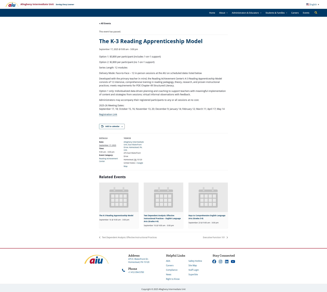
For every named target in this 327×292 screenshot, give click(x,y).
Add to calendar (112, 126)
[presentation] (118, 197)
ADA (168, 261)
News (168, 274)
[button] (226, 13)
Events (306, 12)
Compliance (171, 269)
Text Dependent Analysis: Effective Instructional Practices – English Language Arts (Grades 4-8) (162, 218)
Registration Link (108, 114)
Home (212, 12)
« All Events (105, 23)
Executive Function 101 (214, 237)
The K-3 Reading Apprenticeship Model (116, 215)
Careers (295, 12)
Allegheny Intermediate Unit (37, 4)
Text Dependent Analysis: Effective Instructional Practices (129, 237)
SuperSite (193, 274)
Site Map (193, 265)
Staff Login (194, 269)
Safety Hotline (195, 261)
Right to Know (172, 279)
